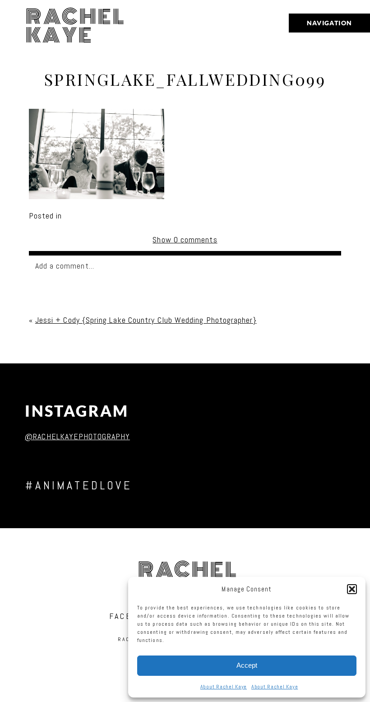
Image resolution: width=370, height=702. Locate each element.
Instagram (77, 411)
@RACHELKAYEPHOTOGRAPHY (77, 436)
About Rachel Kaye (223, 686)
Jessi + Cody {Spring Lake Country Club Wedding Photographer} (146, 320)
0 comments (185, 239)
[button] (351, 589)
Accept (246, 665)
